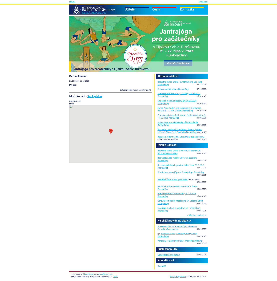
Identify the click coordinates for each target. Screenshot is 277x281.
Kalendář (162, 266)
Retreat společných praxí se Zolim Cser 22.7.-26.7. (181, 165)
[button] (111, 131)
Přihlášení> (203, 2)
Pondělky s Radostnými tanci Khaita (174, 241)
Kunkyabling (94, 96)
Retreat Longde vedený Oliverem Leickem (177, 158)
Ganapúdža (163, 255)
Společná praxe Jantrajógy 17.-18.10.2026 (177, 101)
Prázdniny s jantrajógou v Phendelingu (175, 172)
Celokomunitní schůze (168, 89)
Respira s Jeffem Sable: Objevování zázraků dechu (181, 137)
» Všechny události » (196, 215)
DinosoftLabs (88, 274)
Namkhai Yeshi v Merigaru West (173, 179)
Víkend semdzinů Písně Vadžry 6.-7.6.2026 (177, 194)
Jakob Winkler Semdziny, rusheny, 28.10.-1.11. (179, 94)
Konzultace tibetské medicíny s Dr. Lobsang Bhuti (180, 201)
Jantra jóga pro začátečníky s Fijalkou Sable (178, 122)
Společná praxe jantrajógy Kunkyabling (179, 234)
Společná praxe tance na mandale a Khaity (177, 186)
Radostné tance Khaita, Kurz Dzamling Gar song (180, 82)
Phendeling (183, 89)
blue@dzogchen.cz (178, 277)
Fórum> (72, 2)
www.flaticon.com (105, 274)
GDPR (115, 277)
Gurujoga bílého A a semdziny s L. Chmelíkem (179, 208)
